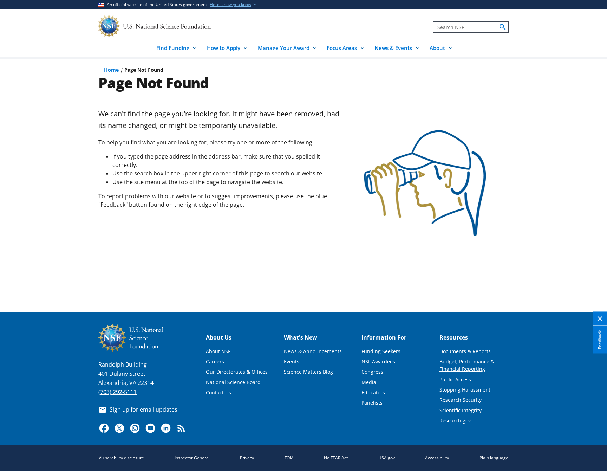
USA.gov (386, 458)
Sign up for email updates (143, 409)
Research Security (460, 399)
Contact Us (218, 392)
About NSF (218, 351)
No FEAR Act (336, 458)
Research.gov (455, 420)
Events (291, 361)
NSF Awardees (378, 361)
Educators (373, 392)
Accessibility (437, 458)
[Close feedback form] (600, 319)
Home (111, 69)
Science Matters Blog (308, 371)
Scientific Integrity (460, 410)
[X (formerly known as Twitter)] (119, 428)
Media (368, 382)
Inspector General (192, 458)
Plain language (493, 458)
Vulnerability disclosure (121, 458)
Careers (215, 361)
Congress (372, 371)
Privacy (247, 458)
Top (592, 281)
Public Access (455, 379)
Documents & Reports (465, 351)
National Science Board (233, 382)
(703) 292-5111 (117, 392)
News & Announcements (313, 351)
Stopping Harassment (464, 389)
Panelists (372, 402)
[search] (502, 27)
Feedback (600, 339)
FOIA (289, 458)
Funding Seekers (380, 351)
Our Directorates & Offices (237, 371)
